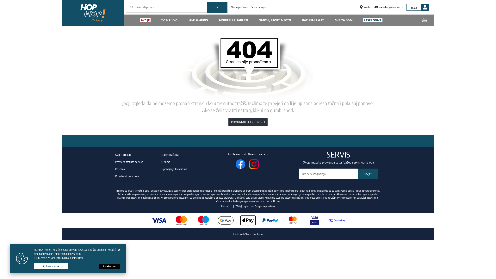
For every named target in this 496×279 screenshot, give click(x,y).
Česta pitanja (258, 7)
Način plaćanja (239, 7)
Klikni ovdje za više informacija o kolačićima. (59, 257)
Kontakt (368, 7)
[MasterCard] (181, 220)
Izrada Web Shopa (242, 234)
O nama (165, 162)
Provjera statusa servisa (129, 162)
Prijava (414, 7)
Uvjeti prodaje (123, 154)
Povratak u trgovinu (248, 122)
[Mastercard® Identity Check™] (292, 220)
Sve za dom (343, 20)
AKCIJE (145, 20)
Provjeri (367, 174)
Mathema (258, 234)
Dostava (120, 169)
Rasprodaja (373, 20)
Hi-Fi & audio (198, 20)
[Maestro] (203, 220)
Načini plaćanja (170, 154)
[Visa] (159, 220)
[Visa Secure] (315, 220)
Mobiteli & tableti (233, 20)
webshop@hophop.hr (391, 7)
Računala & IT (313, 20)
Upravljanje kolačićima (174, 169)
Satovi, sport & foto (275, 20)
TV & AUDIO (169, 20)
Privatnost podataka (127, 176)
